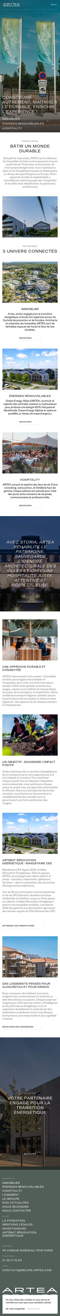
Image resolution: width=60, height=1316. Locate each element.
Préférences (33, 1309)
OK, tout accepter (15, 1309)
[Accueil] (11, 4)
